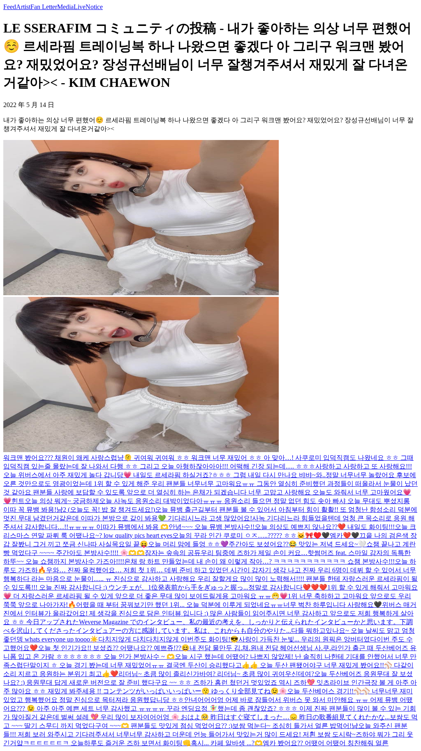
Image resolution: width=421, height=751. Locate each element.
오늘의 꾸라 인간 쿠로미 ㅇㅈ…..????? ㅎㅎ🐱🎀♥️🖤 (251, 535)
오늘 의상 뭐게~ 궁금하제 (62, 500)
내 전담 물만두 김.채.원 (223, 647)
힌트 (18, 500)
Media (65, 6)
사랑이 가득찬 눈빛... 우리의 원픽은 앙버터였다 (307, 639)
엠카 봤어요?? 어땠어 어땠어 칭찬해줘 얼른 (326, 742)
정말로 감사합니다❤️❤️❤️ (287, 587)
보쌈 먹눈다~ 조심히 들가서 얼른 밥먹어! (292, 725)
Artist (23, 6)
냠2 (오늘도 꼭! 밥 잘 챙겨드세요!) (105, 509)
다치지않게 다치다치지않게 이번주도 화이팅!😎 (168, 639)
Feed (9, 6)
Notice (94, 6)
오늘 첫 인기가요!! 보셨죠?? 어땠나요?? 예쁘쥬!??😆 (114, 647)
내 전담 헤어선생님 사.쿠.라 (297, 647)
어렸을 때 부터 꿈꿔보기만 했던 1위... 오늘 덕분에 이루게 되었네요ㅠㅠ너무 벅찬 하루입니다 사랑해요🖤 (229, 604)
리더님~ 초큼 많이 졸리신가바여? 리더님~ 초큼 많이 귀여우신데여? (216, 673)
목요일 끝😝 (130, 544)
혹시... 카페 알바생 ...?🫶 (227, 742)
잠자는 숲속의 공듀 (173, 552)
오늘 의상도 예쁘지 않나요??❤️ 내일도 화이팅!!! (324, 526)
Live (80, 6)
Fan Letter (43, 6)
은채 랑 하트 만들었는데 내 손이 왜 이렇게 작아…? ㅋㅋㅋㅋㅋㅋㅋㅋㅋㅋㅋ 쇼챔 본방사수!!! (259, 561)
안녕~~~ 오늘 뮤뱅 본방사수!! (211, 526)
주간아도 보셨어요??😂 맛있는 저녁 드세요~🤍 (297, 544)
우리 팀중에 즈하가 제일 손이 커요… (254, 552)
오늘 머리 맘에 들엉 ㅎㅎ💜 (188, 544)
